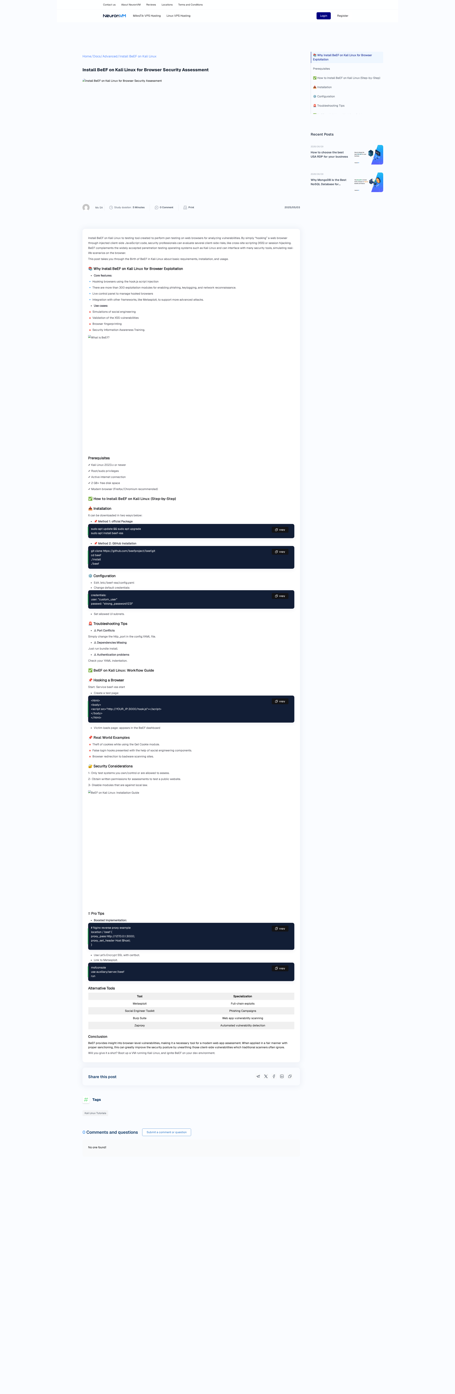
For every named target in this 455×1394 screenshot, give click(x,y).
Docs (97, 56)
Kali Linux (153, 1053)
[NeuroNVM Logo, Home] (114, 16)
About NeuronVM (131, 4)
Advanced (110, 56)
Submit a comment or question (167, 1132)
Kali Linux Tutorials (95, 1113)
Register (342, 16)
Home (86, 56)
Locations (167, 4)
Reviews (151, 4)
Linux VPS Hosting (179, 16)
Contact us (109, 4)
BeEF (142, 728)
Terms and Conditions (190, 4)
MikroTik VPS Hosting (147, 16)
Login (323, 16)
